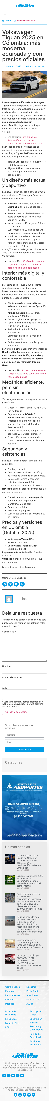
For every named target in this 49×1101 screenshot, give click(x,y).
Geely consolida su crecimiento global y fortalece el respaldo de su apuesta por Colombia (30, 944)
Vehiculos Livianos (26, 20)
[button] (5, 14)
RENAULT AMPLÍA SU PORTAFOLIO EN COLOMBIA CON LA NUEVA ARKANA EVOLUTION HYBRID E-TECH (29, 961)
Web (4, 688)
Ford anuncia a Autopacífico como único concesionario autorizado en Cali (25, 140)
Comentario (9, 632)
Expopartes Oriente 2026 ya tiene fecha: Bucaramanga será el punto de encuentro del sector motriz (30, 881)
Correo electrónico (12, 677)
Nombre (7, 666)
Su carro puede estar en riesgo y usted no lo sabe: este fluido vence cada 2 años (27, 373)
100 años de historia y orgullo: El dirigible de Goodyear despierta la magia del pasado (26, 264)
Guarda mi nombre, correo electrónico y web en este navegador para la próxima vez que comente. (23, 704)
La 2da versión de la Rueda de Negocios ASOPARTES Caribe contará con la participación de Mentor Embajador (29, 861)
